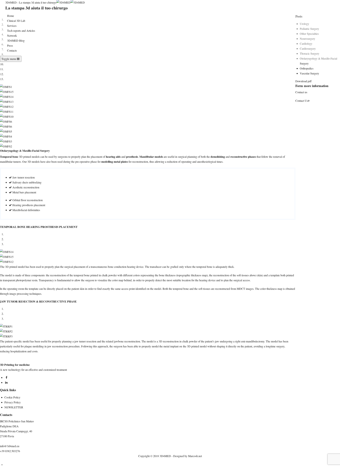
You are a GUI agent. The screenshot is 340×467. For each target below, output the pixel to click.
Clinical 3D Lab (16, 21)
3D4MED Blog (16, 40)
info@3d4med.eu (9, 446)
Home (10, 16)
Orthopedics (306, 68)
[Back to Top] (2, 464)
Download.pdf (303, 81)
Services (11, 25)
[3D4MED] (70, 2)
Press (10, 45)
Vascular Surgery (309, 73)
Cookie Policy (12, 397)
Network (12, 35)
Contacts (12, 50)
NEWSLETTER (13, 407)
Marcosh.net (195, 456)
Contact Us (301, 100)
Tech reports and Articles (21, 30)
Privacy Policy (12, 402)
